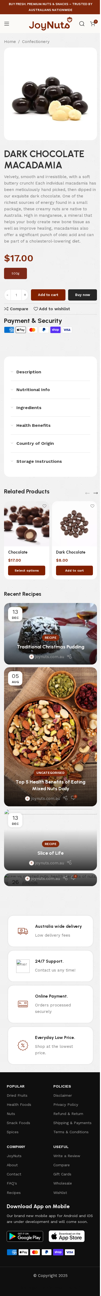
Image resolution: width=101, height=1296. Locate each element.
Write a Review (66, 1156)
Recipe (51, 638)
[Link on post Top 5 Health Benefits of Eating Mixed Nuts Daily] (50, 736)
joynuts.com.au (49, 656)
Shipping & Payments (72, 1123)
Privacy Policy (65, 1104)
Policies (62, 1086)
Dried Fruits (17, 1095)
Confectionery (36, 41)
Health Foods (19, 1104)
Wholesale (62, 1183)
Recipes (14, 1192)
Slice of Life (50, 853)
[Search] (81, 23)
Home (10, 41)
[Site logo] (50, 23)
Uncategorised (50, 773)
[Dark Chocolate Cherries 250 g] (74, 523)
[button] (74, 570)
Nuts (11, 1113)
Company (16, 1147)
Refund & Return (68, 1113)
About (12, 1165)
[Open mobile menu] (6, 23)
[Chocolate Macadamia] (26, 523)
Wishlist (60, 1192)
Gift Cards (62, 1174)
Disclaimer (62, 1095)
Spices (13, 1132)
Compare (61, 1165)
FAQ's (12, 1183)
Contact (14, 1174)
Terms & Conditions (71, 1132)
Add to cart (48, 295)
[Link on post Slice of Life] (50, 840)
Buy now (82, 295)
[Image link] (25, 1235)
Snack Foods (18, 1123)
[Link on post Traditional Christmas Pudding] (50, 634)
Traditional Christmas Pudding (50, 647)
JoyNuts (14, 1156)
